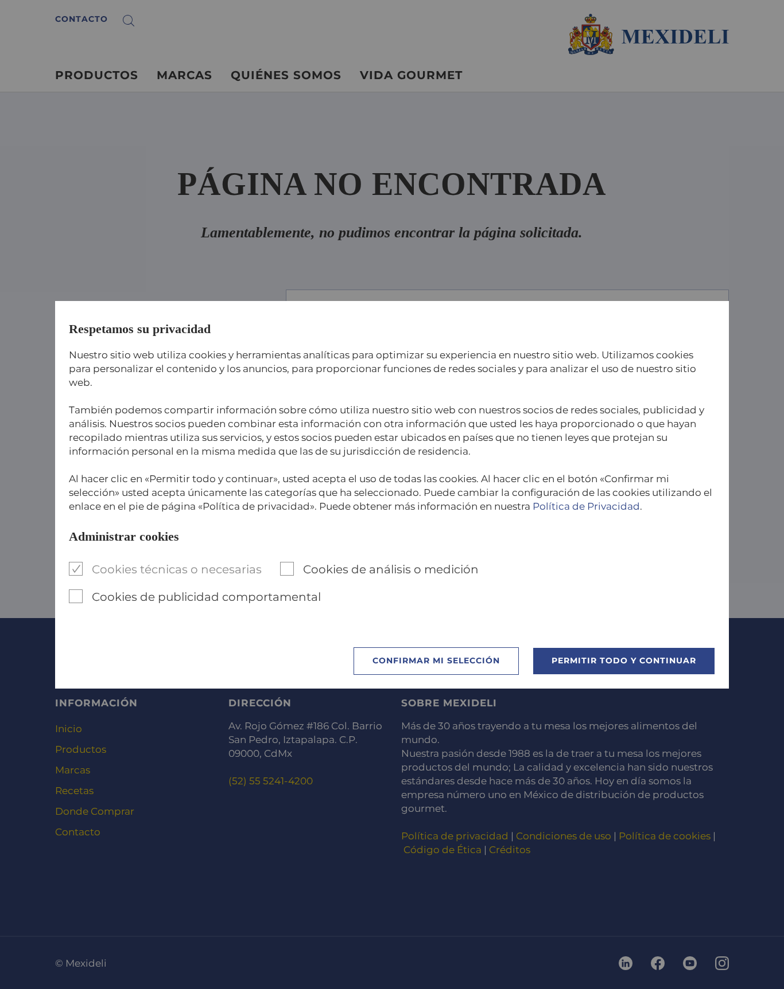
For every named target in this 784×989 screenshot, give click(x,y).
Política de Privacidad (586, 506)
